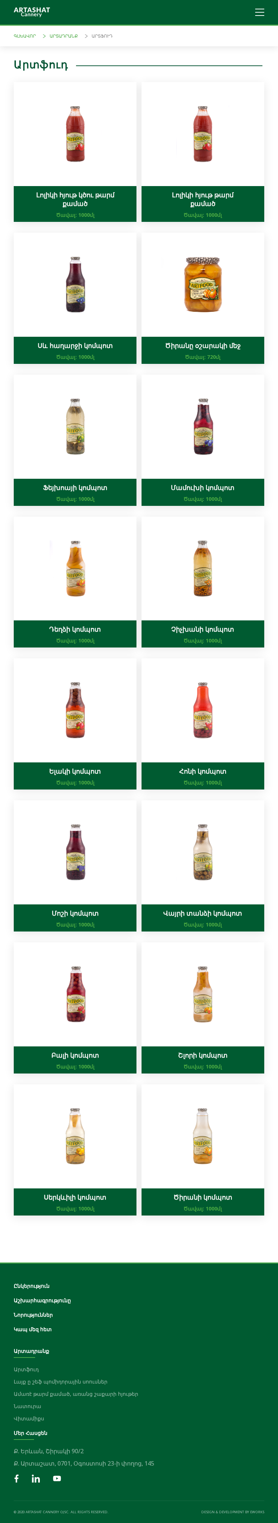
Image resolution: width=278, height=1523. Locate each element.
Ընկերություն (32, 1285)
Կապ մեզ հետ (33, 1329)
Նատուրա (27, 1406)
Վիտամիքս (29, 1418)
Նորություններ (33, 1314)
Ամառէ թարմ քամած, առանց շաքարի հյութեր (76, 1393)
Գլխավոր (25, 36)
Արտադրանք (64, 36)
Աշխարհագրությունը (42, 1300)
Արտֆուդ (102, 36)
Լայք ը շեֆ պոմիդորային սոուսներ (61, 1381)
